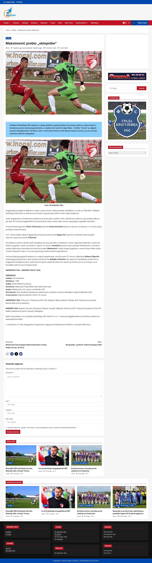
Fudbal (6, 23)
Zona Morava (83, 463)
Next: (84, 343)
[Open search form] (129, 23)
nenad (7, 473)
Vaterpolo (44, 23)
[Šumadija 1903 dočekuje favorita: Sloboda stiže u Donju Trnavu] (21, 455)
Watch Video (142, 23)
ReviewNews (84, 561)
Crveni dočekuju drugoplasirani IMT (53, 468)
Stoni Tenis (69, 23)
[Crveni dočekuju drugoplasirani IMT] (53, 455)
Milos (7, 48)
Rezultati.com (10, 551)
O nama (8, 534)
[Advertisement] (53, 333)
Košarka (16, 23)
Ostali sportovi (81, 23)
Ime (8, 401)
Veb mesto (9, 419)
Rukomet (34, 23)
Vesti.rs (8, 548)
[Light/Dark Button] (125, 23)
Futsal (53, 23)
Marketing (94, 23)
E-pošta (9, 410)
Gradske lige (125, 505)
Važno (132, 505)
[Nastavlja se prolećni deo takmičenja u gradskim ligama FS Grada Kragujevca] (129, 497)
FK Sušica (58, 534)
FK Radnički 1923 (60, 532)
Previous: (26, 345)
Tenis (60, 23)
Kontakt (8, 532)
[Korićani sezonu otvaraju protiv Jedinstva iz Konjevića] (86, 455)
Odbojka (25, 23)
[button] (7, 354)
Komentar (10, 373)
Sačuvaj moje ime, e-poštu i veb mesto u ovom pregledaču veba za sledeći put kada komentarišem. (42, 428)
